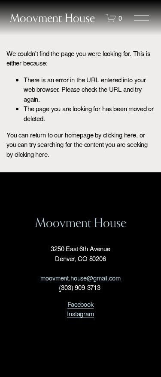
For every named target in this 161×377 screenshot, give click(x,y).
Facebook (80, 303)
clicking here (119, 134)
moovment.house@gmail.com (80, 277)
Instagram (80, 313)
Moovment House (52, 18)
